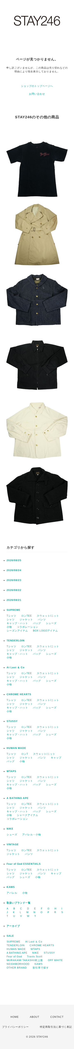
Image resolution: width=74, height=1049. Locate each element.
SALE (10, 935)
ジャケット (26, 619)
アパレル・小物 (31, 834)
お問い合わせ (37, 93)
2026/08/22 (14, 590)
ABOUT (34, 1017)
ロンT (24, 753)
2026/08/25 (14, 560)
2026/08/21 (14, 600)
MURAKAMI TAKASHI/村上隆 (25, 960)
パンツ (42, 619)
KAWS (11, 887)
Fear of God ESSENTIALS (24, 863)
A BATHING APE (18, 798)
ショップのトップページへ (37, 86)
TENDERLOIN (16, 640)
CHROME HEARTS (19, 694)
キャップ (56, 757)
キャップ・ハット (17, 623)
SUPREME (13, 610)
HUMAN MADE (16, 748)
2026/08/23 (14, 580)
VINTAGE (13, 844)
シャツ (11, 619)
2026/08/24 (14, 570)
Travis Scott (34, 956)
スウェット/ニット (48, 615)
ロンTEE (26, 615)
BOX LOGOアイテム (45, 630)
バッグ (37, 623)
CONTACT (57, 1017)
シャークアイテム (27, 815)
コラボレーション (27, 627)
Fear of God (14, 956)
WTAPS (11, 771)
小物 (9, 627)
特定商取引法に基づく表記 (56, 1026)
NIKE (10, 828)
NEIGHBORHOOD (18, 964)
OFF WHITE (55, 960)
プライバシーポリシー (15, 1026)
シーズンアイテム (17, 630)
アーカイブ (13, 926)
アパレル (12, 892)
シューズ (51, 623)
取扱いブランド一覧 (19, 902)
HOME (14, 1017)
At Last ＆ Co (15, 667)
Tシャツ (11, 615)
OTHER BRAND (17, 967)
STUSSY (12, 721)
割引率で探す (41, 967)
